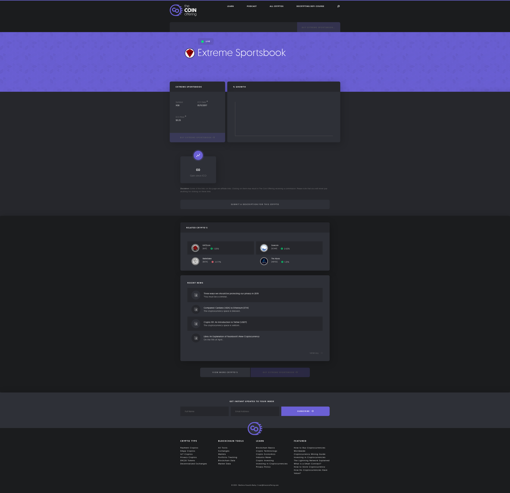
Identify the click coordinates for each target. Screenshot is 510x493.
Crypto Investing (265, 460)
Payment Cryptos (189, 448)
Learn (230, 6)
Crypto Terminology (266, 451)
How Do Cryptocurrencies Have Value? (311, 471)
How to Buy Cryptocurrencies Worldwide (309, 449)
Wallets (222, 454)
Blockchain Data (226, 460)
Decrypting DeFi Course (310, 6)
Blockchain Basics (265, 448)
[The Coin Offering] (255, 429)
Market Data (224, 464)
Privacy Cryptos (188, 457)
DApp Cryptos (187, 451)
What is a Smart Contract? (307, 464)
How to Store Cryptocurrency (309, 467)
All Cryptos (277, 6)
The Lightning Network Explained (312, 460)
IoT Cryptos (186, 454)
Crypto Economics (265, 454)
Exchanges (224, 451)
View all (315, 353)
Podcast (252, 6)
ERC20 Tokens (187, 460)
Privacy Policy (263, 467)
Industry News (263, 457)
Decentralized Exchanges (193, 464)
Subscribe (304, 411)
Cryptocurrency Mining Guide (310, 454)
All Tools (223, 448)
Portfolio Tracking (227, 457)
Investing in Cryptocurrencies (272, 464)
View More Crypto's (225, 372)
